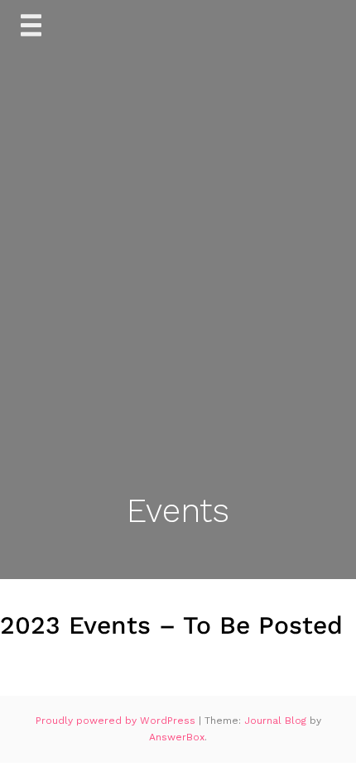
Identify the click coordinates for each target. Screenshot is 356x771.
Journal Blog (277, 720)
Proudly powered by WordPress (117, 720)
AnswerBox (176, 737)
